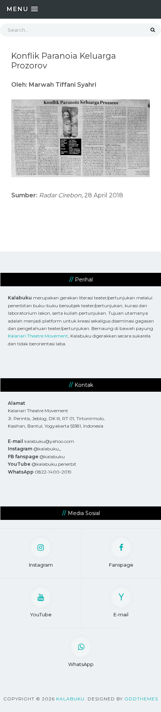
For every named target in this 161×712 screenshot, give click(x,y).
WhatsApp (81, 664)
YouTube (41, 614)
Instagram (41, 565)
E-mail (120, 614)
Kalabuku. (71, 699)
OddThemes (141, 699)
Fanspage (121, 565)
